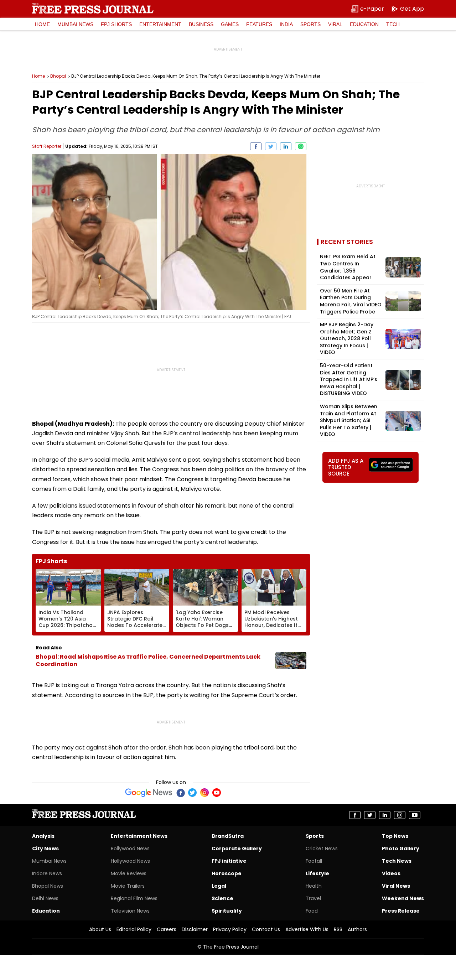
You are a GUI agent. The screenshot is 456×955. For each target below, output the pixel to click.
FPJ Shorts (116, 24)
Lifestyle (317, 873)
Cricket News (322, 848)
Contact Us (266, 929)
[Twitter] (192, 792)
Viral (335, 24)
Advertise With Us (306, 929)
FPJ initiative (229, 861)
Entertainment (160, 24)
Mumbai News (75, 24)
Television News (130, 910)
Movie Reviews (128, 873)
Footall (314, 861)
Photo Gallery (400, 848)
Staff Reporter (46, 146)
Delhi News (45, 898)
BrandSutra (228, 836)
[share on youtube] (414, 815)
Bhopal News (47, 885)
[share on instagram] (399, 815)
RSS (338, 929)
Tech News (396, 861)
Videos (391, 873)
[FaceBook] (180, 792)
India (286, 24)
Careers (166, 929)
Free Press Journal (93, 8)
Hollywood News (130, 861)
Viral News (396, 885)
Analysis (43, 836)
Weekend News (403, 898)
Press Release (401, 910)
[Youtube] (216, 792)
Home (42, 24)
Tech (393, 24)
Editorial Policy (133, 929)
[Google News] (148, 792)
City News (45, 848)
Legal (219, 885)
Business (201, 24)
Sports (310, 24)
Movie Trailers (128, 885)
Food (312, 910)
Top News (395, 836)
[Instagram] (204, 792)
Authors (357, 929)
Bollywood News (130, 848)
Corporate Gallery (237, 848)
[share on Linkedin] (285, 146)
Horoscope (227, 873)
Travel (313, 898)
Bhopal (58, 76)
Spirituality (227, 910)
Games (230, 24)
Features (259, 24)
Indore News (47, 873)
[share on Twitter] (270, 146)
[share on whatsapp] (300, 146)
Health (314, 885)
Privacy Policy (230, 929)
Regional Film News (134, 898)
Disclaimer (195, 929)
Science (222, 898)
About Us (100, 929)
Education (364, 24)
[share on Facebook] (255, 146)
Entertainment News (139, 836)
